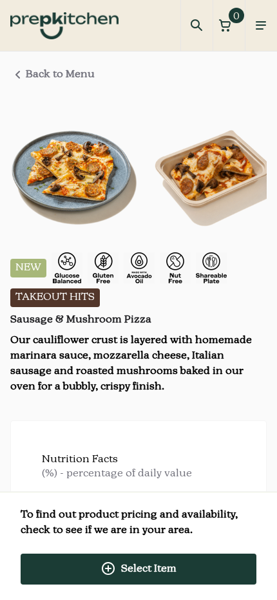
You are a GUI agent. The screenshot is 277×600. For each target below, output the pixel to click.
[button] (229, 25)
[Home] (64, 25)
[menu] (261, 25)
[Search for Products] (196, 25)
